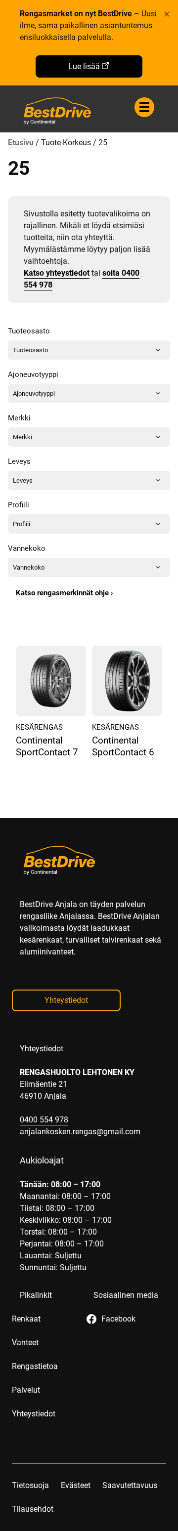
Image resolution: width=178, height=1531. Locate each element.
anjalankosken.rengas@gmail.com (80, 1131)
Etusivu (21, 142)
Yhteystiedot (66, 1000)
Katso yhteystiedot (56, 273)
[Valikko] (144, 107)
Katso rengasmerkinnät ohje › (64, 592)
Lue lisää (84, 66)
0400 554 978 (44, 1119)
